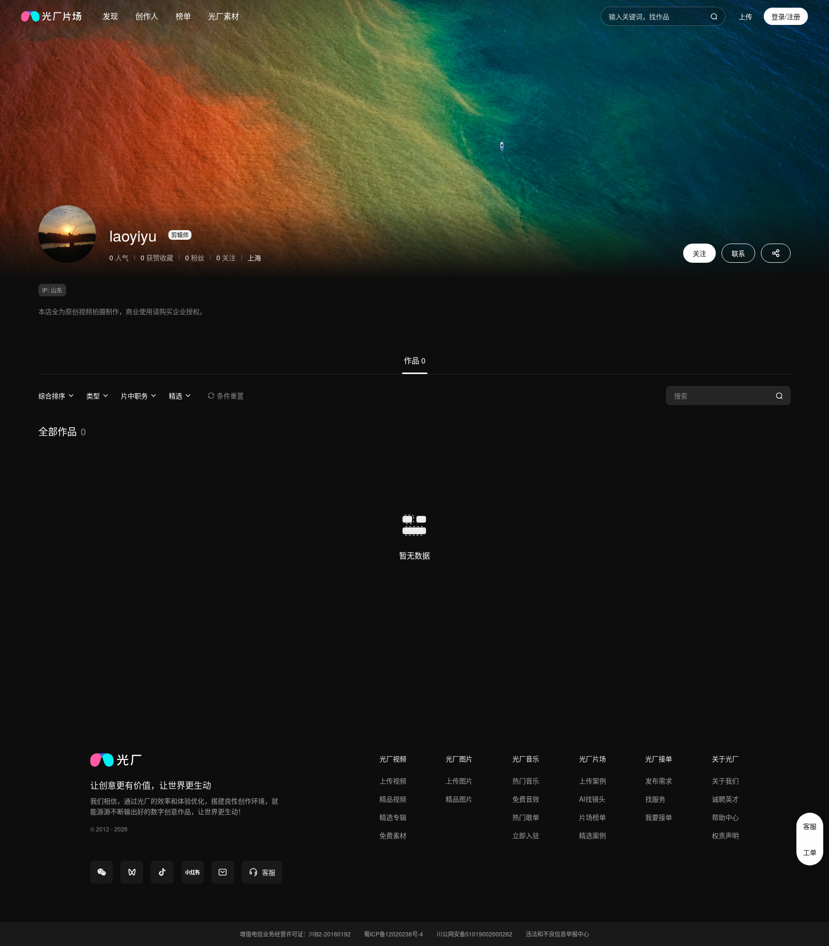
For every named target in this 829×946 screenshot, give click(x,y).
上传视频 (392, 780)
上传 (745, 16)
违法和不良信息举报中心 (557, 934)
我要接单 (658, 817)
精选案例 (592, 835)
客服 (810, 826)
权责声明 (725, 835)
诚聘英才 (725, 799)
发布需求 (658, 780)
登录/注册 (785, 16)
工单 (810, 852)
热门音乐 (525, 780)
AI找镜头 (592, 799)
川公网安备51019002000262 (474, 934)
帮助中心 (725, 817)
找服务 (655, 799)
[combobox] (110, 16)
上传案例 (592, 780)
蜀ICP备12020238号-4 (393, 934)
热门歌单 (525, 817)
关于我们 (725, 780)
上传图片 (459, 780)
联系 (738, 253)
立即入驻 (525, 835)
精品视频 (392, 799)
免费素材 (392, 835)
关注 (699, 253)
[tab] (414, 364)
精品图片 (459, 799)
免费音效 (525, 799)
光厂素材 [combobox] (223, 16)
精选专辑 (392, 817)
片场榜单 (592, 817)
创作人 (146, 16)
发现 (110, 16)
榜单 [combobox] (183, 16)
